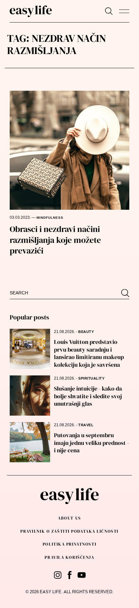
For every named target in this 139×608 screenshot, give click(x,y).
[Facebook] (70, 575)
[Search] (108, 11)
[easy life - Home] (31, 11)
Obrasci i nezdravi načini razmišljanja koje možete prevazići (55, 240)
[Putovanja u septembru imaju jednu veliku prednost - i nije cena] (30, 442)
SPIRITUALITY (91, 378)
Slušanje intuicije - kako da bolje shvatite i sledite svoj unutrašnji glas (88, 396)
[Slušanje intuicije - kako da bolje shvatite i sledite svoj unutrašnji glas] (30, 395)
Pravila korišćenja (69, 557)
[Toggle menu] (124, 11)
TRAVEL (85, 425)
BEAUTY (86, 332)
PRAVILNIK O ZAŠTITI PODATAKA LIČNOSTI (69, 531)
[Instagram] (58, 575)
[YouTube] (82, 575)
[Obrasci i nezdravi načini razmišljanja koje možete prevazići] (69, 150)
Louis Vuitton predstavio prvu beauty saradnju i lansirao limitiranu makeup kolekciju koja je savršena (89, 353)
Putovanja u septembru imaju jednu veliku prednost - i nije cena (91, 442)
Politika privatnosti (69, 544)
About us (69, 518)
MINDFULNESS (50, 218)
